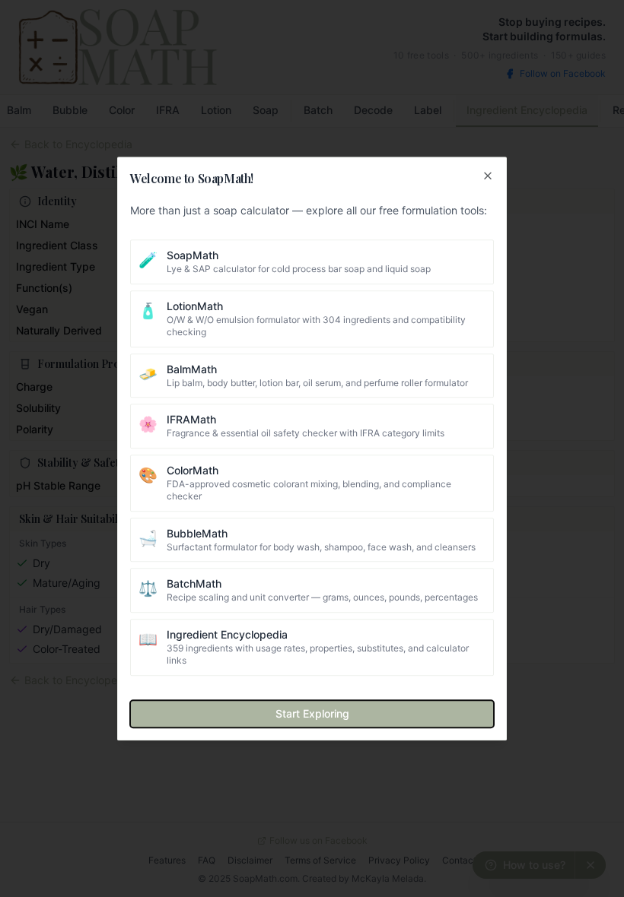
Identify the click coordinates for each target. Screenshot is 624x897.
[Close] (488, 176)
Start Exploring (312, 713)
